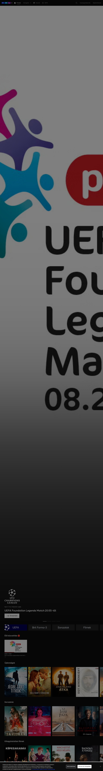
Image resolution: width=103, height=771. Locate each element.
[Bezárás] (100, 766)
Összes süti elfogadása (84, 766)
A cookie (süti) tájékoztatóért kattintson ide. (43, 769)
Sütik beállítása (71, 766)
